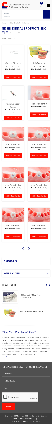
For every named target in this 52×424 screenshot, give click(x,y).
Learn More (6, 357)
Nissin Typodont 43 (13, 225)
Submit (8, 406)
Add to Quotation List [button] (13, 77)
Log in (36, 418)
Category (7, 16)
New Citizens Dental (29, 416)
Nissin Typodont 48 (39, 103)
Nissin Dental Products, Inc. (19, 23)
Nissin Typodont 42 (39, 225)
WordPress (28, 418)
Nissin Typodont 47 (13, 144)
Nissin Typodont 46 (39, 144)
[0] (41, 6)
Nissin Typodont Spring (13, 105)
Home (4, 23)
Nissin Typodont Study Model (39, 65)
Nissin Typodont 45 (13, 185)
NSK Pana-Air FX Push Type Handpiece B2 (30, 296)
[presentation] (20, 397)
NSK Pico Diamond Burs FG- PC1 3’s (13, 65)
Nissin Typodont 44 (39, 185)
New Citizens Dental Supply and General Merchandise (16, 5)
